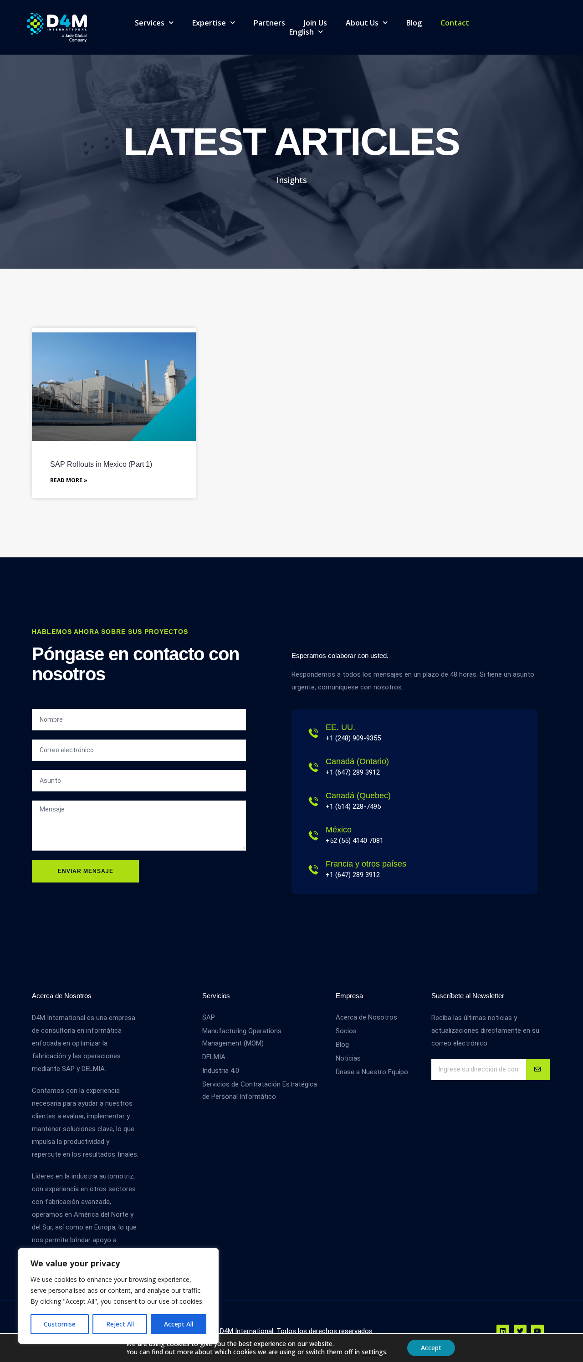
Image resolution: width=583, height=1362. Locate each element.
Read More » (68, 480)
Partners (269, 22)
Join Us (315, 22)
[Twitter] (520, 1331)
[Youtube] (537, 1331)
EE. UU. (340, 727)
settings (374, 1352)
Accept (431, 1347)
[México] (313, 835)
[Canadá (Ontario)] (313, 767)
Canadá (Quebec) (358, 795)
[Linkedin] (502, 1331)
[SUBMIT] (538, 1069)
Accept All (178, 1324)
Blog (414, 22)
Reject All (120, 1324)
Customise (60, 1324)
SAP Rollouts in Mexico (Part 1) (101, 464)
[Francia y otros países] (313, 869)
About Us (362, 22)
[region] (118, 1296)
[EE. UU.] (313, 733)
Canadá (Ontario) (357, 761)
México (339, 829)
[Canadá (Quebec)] (313, 801)
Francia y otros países (366, 863)
